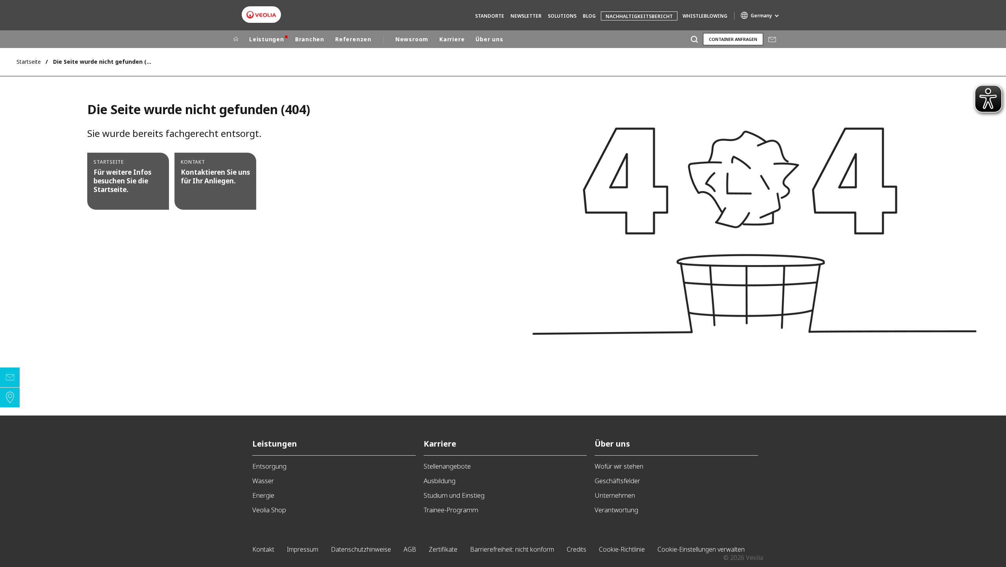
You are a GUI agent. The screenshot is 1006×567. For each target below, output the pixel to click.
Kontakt (263, 549)
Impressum (302, 549)
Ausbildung (439, 480)
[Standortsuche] (10, 397)
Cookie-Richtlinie (622, 549)
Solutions (562, 16)
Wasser (263, 480)
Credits (576, 549)
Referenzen (353, 39)
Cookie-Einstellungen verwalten (701, 549)
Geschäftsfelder (617, 480)
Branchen (309, 39)
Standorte (489, 16)
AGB (410, 549)
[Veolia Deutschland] (261, 14)
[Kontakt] (10, 377)
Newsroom (411, 39)
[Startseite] (236, 39)
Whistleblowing (705, 16)
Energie (263, 495)
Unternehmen (615, 495)
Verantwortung (616, 509)
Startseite (29, 61)
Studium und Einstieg (454, 495)
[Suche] (694, 39)
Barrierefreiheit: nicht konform (512, 549)
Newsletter (526, 16)
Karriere (451, 39)
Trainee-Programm (451, 509)
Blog (589, 16)
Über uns (489, 39)
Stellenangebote (447, 466)
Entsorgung (269, 466)
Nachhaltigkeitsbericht (639, 16)
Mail (772, 39)
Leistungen (266, 39)
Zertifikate (443, 549)
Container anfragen (733, 39)
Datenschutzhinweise (361, 549)
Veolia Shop (269, 509)
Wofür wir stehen (619, 466)
